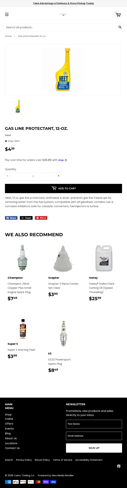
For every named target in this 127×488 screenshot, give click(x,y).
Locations (11, 443)
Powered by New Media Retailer (56, 475)
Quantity (10, 169)
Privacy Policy (24, 460)
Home (8, 36)
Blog (8, 433)
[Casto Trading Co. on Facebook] (118, 466)
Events (9, 429)
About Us (11, 438)
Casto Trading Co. (24, 475)
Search (9, 460)
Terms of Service (62, 460)
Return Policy (42, 460)
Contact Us (12, 448)
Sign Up (94, 448)
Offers (9, 424)
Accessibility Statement (89, 460)
